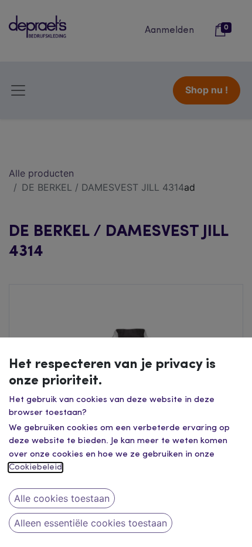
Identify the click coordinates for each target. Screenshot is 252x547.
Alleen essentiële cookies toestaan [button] (90, 523)
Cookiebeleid (35, 467)
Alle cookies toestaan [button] (62, 498)
